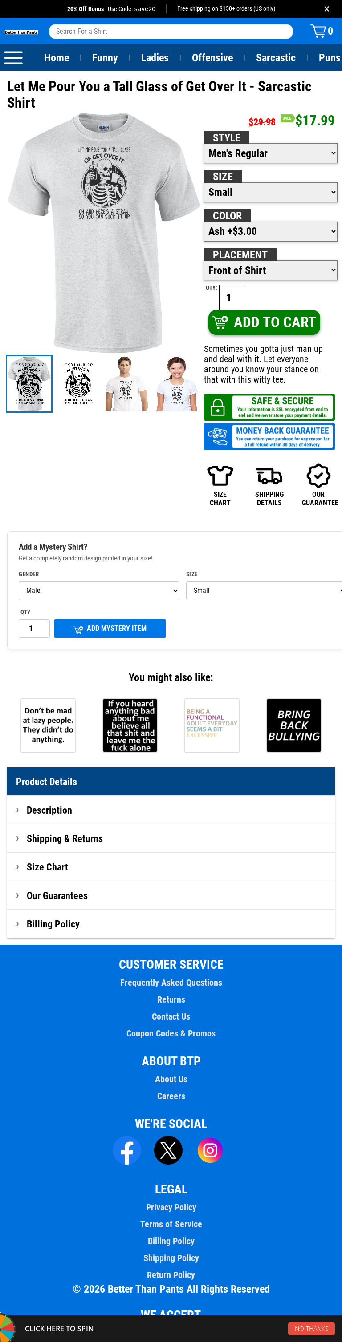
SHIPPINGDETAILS (269, 498)
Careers (171, 1096)
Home (56, 58)
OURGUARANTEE (318, 498)
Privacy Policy (171, 1207)
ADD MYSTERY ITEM (117, 628)
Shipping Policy (171, 1258)
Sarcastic (276, 58)
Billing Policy (53, 924)
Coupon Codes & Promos (171, 1033)
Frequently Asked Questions (171, 982)
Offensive (212, 58)
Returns (171, 999)
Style (226, 138)
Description (49, 810)
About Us (171, 1079)
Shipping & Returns (65, 838)
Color (227, 216)
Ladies (155, 58)
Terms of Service (171, 1224)
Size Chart (47, 867)
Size (223, 176)
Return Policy (171, 1274)
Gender (29, 574)
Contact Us (171, 1016)
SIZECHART (220, 498)
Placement (240, 255)
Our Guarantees (57, 895)
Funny (105, 58)
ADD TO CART (275, 322)
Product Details (46, 781)
